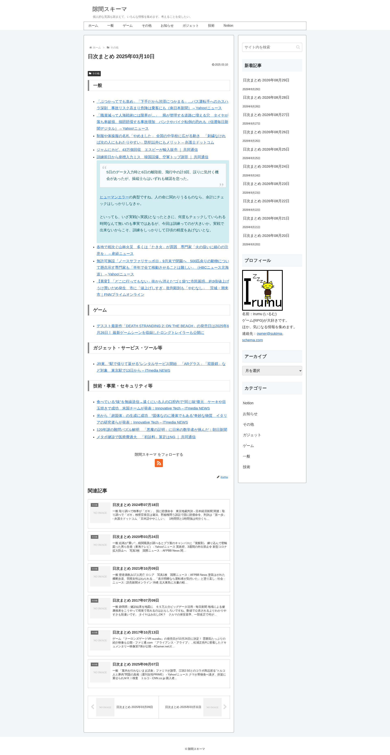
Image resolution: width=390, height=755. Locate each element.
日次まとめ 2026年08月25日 (266, 149)
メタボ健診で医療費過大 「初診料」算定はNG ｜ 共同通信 (146, 437)
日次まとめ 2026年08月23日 (266, 184)
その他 (96, 73)
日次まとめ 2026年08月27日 (266, 115)
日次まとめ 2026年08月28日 (266, 97)
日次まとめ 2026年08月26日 (266, 132)
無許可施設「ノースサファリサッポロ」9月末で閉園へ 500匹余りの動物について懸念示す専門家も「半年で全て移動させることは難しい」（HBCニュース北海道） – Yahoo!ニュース (163, 267)
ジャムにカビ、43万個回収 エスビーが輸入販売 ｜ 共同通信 (147, 150)
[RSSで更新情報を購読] (159, 463)
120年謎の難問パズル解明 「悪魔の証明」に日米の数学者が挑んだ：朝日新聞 (162, 430)
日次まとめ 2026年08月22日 (266, 201)
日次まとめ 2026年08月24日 (266, 166)
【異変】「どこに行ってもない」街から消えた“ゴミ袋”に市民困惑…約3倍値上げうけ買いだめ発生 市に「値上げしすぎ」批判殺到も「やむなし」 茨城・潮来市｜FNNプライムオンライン (163, 288)
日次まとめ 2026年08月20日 (266, 236)
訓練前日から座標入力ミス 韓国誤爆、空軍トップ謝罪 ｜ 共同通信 (152, 157)
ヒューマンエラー (114, 197)
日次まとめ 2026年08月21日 (266, 218)
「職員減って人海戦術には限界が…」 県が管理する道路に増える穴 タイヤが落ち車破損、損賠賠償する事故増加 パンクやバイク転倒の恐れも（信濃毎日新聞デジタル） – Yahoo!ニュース (162, 122)
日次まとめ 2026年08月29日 (266, 80)
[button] (298, 47)
